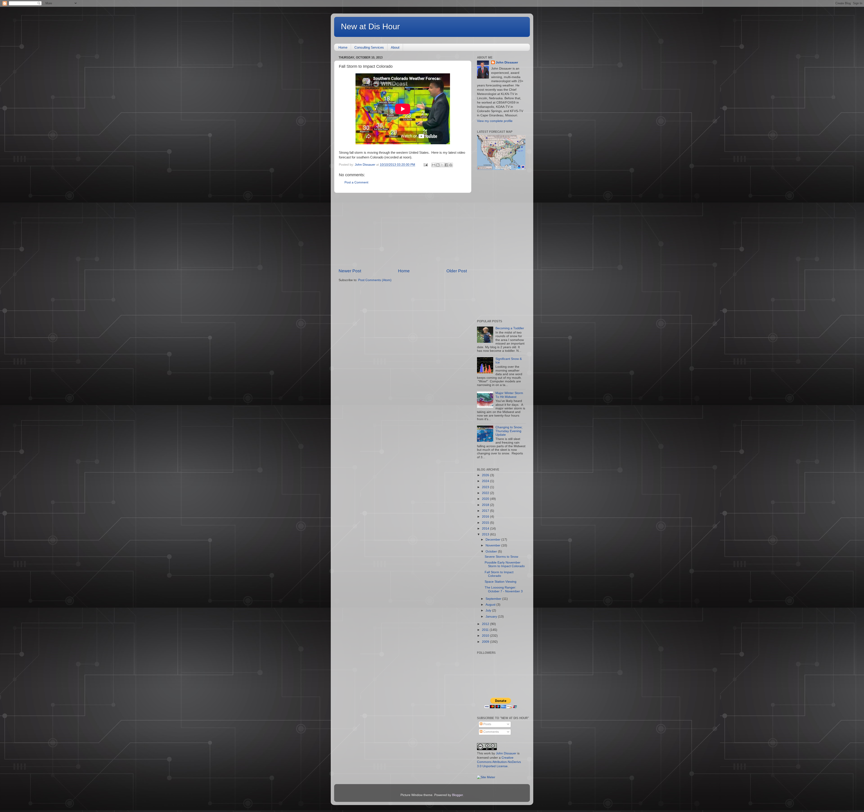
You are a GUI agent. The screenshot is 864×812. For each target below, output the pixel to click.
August (491, 604)
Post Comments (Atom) (375, 280)
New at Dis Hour (370, 26)
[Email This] (433, 165)
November (493, 545)
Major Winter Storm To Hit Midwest (509, 394)
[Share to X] (442, 165)
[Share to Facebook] (446, 165)
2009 (486, 641)
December (493, 539)
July (489, 610)
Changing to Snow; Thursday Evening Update (508, 431)
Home (342, 47)
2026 (486, 475)
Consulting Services (369, 47)
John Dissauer (507, 62)
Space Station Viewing (500, 581)
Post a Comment (356, 182)
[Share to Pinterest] (450, 165)
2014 (486, 528)
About (395, 47)
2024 (486, 481)
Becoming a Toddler (509, 328)
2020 (486, 499)
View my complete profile (495, 121)
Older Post (456, 270)
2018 (486, 505)
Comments (490, 731)
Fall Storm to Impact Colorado (499, 574)
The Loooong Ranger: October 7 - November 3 (504, 589)
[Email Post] (425, 164)
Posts (486, 724)
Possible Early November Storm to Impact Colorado (505, 564)
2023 (486, 487)
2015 (486, 522)
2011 (486, 630)
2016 (486, 516)
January (492, 616)
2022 (486, 493)
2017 (486, 510)
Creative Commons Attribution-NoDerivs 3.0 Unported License (499, 762)
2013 (486, 534)
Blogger (457, 795)
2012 (486, 624)
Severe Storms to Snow (501, 556)
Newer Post (350, 270)
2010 (486, 635)
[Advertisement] (403, 230)
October (492, 551)
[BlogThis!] (438, 165)
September (494, 598)
